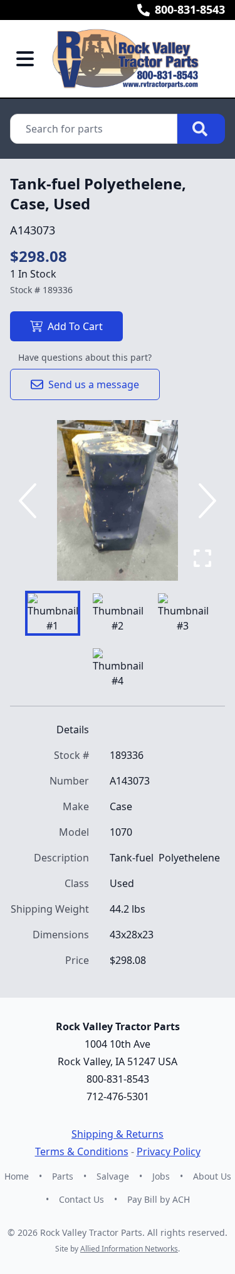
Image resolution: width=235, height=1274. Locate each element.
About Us (212, 1176)
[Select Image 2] (117, 613)
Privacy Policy (169, 1151)
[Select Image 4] (117, 668)
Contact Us (81, 1199)
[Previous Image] (30, 501)
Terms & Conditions (81, 1151)
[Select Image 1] (52, 613)
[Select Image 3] (183, 613)
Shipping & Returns (117, 1134)
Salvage (113, 1176)
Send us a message (93, 384)
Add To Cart (75, 326)
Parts (62, 1176)
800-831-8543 (190, 9)
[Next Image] (205, 501)
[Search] (201, 129)
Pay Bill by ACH (158, 1199)
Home (16, 1176)
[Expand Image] (202, 558)
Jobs (161, 1176)
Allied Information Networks (129, 1248)
